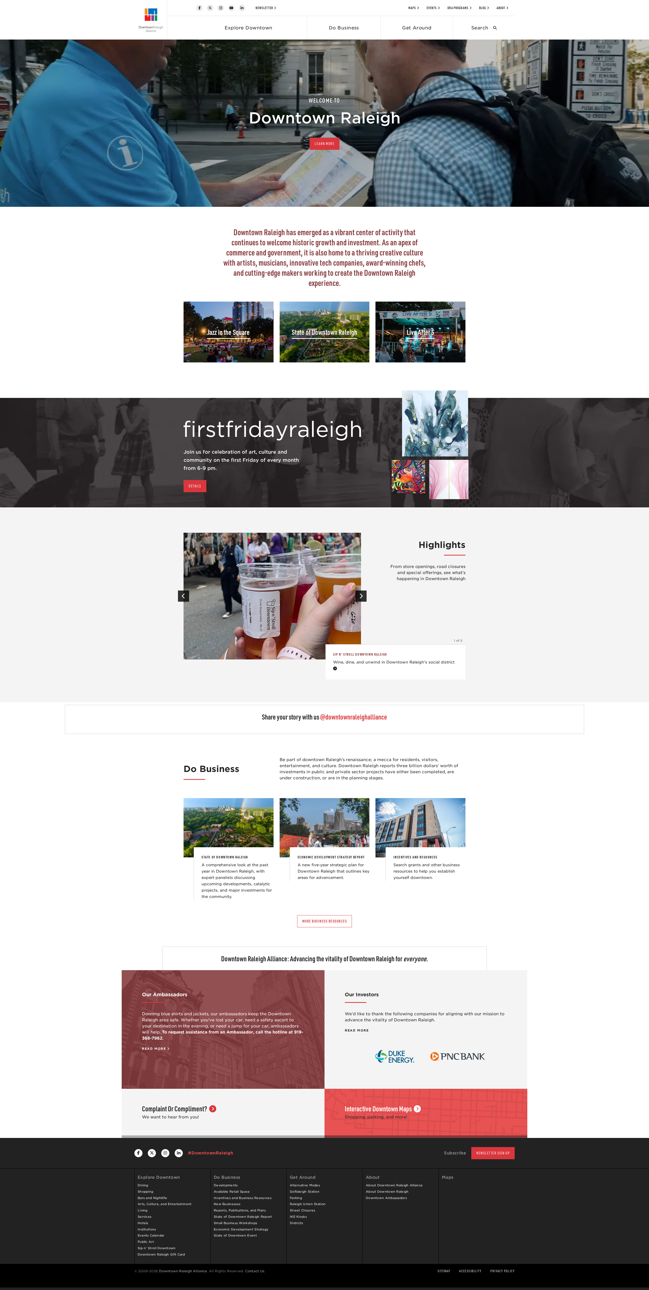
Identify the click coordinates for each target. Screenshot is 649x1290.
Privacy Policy (502, 1271)
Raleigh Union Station (308, 1204)
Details (195, 486)
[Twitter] (210, 8)
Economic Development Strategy (241, 1229)
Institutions (147, 1229)
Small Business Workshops (235, 1223)
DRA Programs (458, 8)
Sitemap (444, 1271)
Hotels (143, 1223)
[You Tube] (231, 8)
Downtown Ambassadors (386, 1198)
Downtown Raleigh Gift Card (161, 1254)
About (501, 8)
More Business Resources (324, 921)
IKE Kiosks (298, 1217)
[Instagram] (221, 8)
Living (143, 1210)
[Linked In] (242, 8)
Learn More (324, 143)
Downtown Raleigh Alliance (183, 1271)
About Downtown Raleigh (387, 1191)
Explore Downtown (249, 27)
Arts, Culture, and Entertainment (165, 1204)
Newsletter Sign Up (493, 1153)
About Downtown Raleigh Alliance (394, 1185)
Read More (154, 1049)
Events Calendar (151, 1235)
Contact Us (254, 1271)
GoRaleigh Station (304, 1191)
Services (144, 1217)
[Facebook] (199, 8)
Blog (482, 8)
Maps (412, 8)
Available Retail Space (232, 1191)
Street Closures (302, 1210)
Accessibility (470, 1271)
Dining (143, 1185)
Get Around (417, 27)
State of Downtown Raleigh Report (243, 1217)
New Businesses (227, 1204)
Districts (296, 1223)
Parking (296, 1198)
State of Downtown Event (235, 1235)
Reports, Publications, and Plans (240, 1210)
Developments (226, 1185)
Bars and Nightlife (152, 1198)
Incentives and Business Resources (243, 1198)
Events (432, 8)
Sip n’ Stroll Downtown (157, 1248)
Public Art (146, 1242)
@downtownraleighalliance (353, 716)
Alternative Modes (305, 1185)
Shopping (145, 1191)
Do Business (344, 27)
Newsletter (264, 8)
